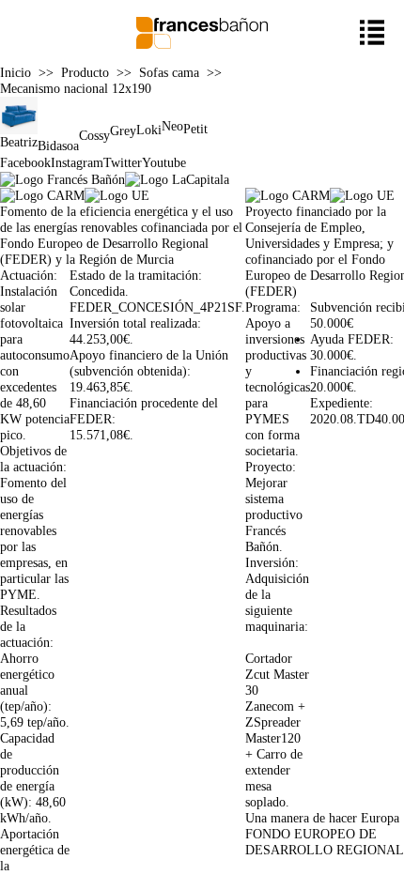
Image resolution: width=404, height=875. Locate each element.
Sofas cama (169, 72)
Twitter (122, 162)
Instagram (77, 162)
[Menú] (372, 32)
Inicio (15, 72)
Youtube (164, 162)
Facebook (25, 162)
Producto (85, 72)
